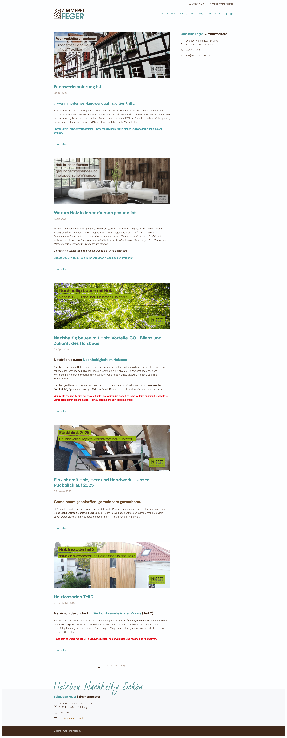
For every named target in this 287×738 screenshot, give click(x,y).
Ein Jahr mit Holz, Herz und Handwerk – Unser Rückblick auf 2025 (101, 482)
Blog (200, 13)
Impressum (74, 730)
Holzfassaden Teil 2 (74, 597)
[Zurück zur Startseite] (69, 14)
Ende (122, 665)
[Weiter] (116, 666)
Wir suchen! (186, 13)
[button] (231, 730)
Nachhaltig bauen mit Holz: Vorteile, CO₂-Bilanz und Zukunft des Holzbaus (108, 340)
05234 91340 (198, 4)
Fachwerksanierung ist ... (80, 87)
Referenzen (214, 13)
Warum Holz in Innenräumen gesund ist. (95, 213)
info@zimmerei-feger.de (222, 4)
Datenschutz (60, 730)
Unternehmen (168, 13)
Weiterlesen (62, 144)
